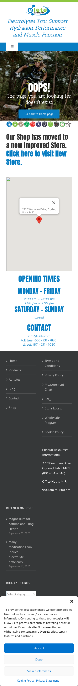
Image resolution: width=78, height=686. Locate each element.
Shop (12, 407)
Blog (12, 389)
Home (13, 361)
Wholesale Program (52, 420)
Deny (39, 659)
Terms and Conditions (52, 363)
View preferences (39, 671)
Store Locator (54, 408)
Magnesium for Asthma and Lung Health (21, 524)
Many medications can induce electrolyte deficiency (20, 552)
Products (15, 370)
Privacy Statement (47, 680)
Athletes (14, 379)
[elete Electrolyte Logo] (38, 6)
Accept (39, 648)
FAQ (48, 399)
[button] (72, 601)
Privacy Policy (54, 375)
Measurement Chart (54, 386)
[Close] (54, 203)
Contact (14, 398)
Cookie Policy (25, 680)
